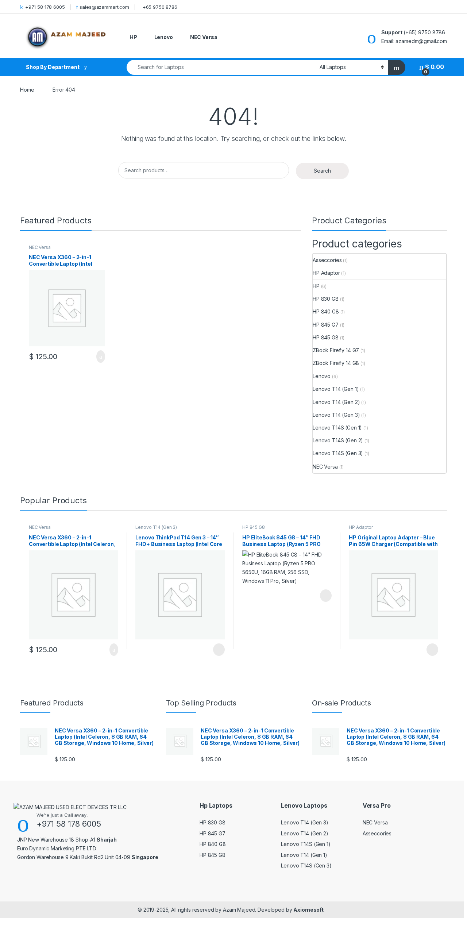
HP (133, 37)
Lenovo (163, 37)
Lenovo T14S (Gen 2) (338, 440)
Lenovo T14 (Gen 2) (336, 402)
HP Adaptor (326, 273)
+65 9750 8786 (160, 7)
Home (27, 89)
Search (322, 171)
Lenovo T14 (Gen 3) (336, 415)
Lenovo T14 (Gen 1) (336, 389)
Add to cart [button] (100, 356)
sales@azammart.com (104, 7)
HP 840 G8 (326, 311)
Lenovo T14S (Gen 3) (338, 453)
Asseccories (327, 260)
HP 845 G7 (326, 325)
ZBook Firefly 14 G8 (336, 363)
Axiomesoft (308, 910)
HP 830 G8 (326, 299)
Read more (218, 649)
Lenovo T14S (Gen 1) (337, 427)
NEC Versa (203, 37)
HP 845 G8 (326, 337)
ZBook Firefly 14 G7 (336, 350)
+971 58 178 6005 (45, 7)
